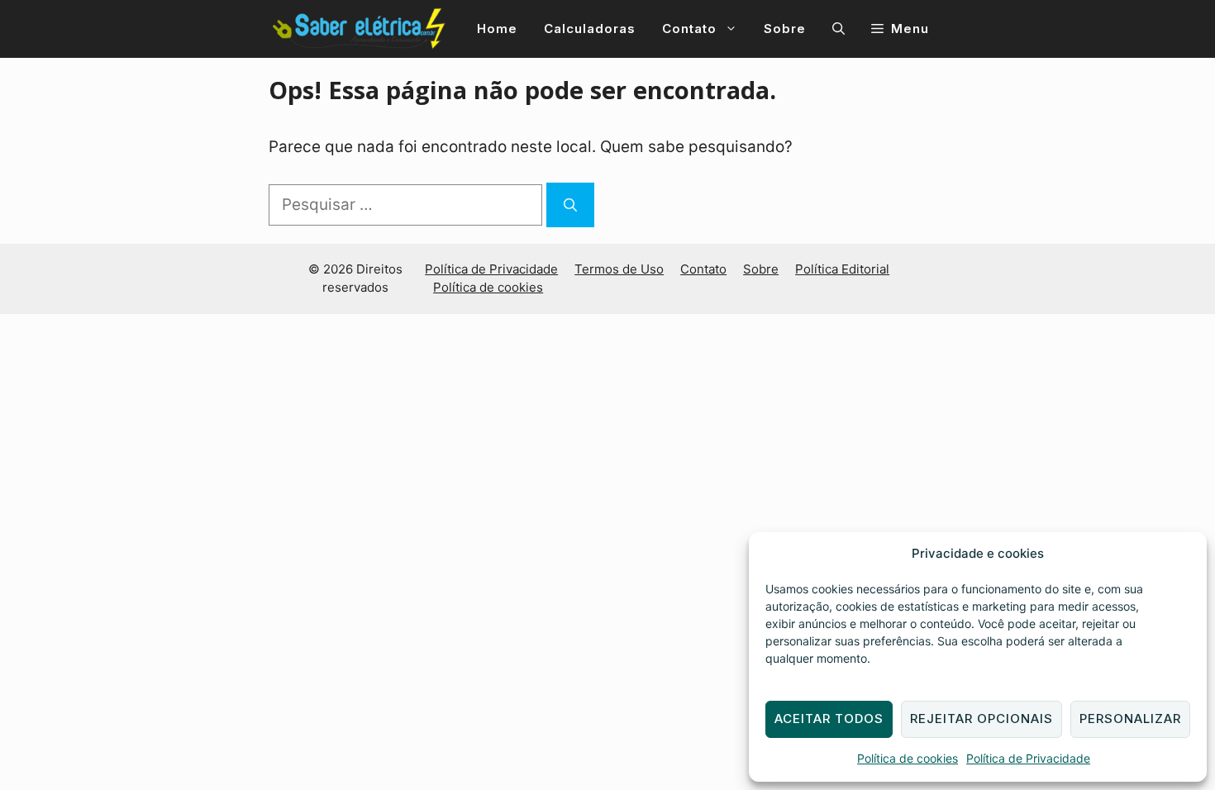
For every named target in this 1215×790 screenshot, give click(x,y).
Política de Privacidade (1028, 758)
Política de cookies (907, 758)
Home (497, 28)
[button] (838, 29)
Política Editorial (842, 269)
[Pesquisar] (570, 205)
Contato (689, 28)
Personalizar (1130, 718)
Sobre (785, 28)
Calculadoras (590, 28)
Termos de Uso (619, 269)
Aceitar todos (829, 718)
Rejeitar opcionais (981, 718)
